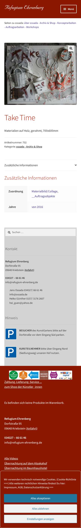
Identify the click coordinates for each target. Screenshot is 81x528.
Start (11, 37)
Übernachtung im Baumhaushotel (25, 468)
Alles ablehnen (40, 508)
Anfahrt (29, 270)
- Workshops (32, 27)
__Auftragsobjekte (43, 196)
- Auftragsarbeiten (14, 27)
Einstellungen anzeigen (40, 519)
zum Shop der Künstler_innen (23, 387)
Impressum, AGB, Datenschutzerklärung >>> (28, 487)
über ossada (31, 23)
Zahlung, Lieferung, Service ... (23, 382)
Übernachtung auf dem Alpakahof (25, 463)
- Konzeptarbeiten (66, 23)
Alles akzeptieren (40, 498)
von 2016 (37, 207)
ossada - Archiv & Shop (29, 37)
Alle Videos (11, 458)
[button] (71, 48)
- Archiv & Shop (46, 23)
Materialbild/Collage (44, 191)
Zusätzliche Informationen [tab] (21, 165)
